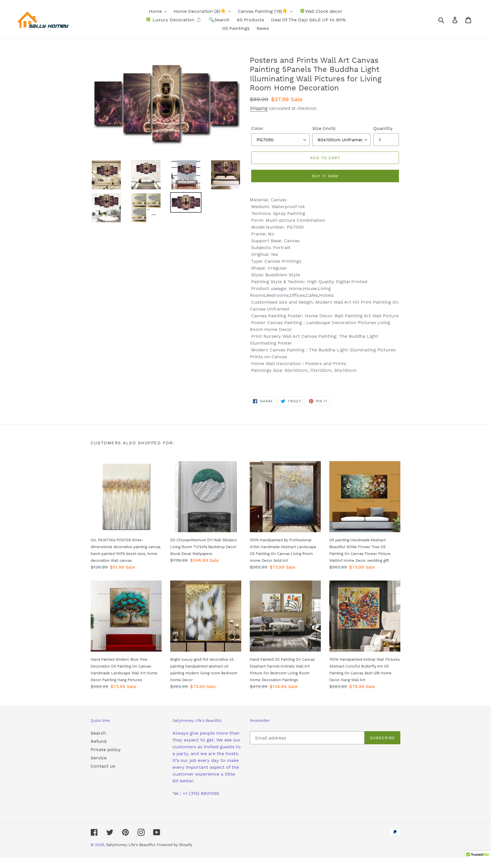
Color (257, 128)
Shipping (258, 108)
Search (98, 733)
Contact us (103, 766)
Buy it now (325, 176)
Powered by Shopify (174, 845)
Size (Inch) (324, 128)
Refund (99, 741)
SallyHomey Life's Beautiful (130, 845)
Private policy (106, 749)
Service (99, 757)
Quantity (383, 128)
